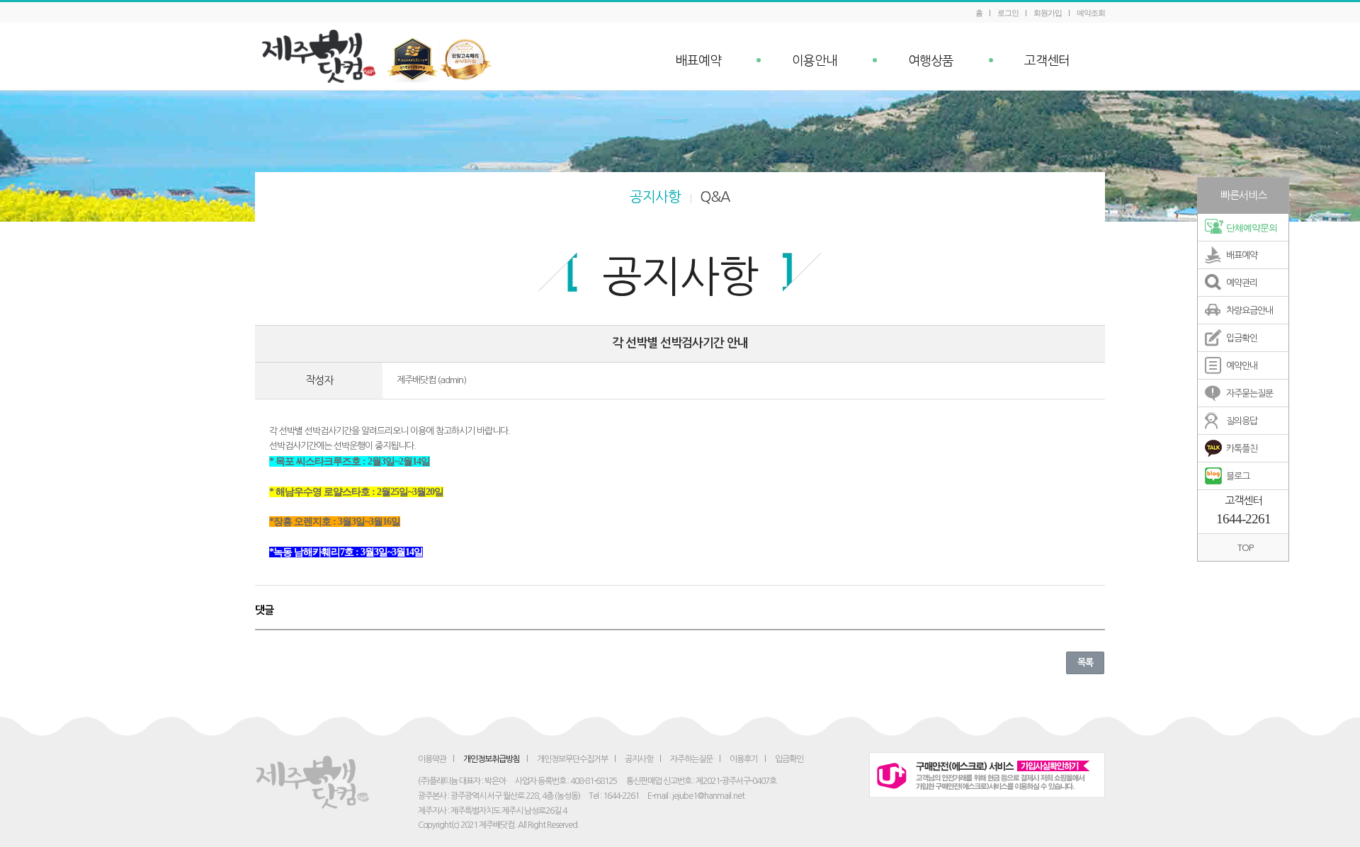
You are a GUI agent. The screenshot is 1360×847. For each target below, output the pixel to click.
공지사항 (655, 197)
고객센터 (1047, 61)
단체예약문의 (1251, 227)
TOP (1245, 547)
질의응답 (1241, 421)
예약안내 (1241, 365)
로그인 (1008, 12)
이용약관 (432, 759)
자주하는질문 (691, 759)
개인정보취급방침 (491, 759)
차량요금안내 (1249, 310)
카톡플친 (1241, 448)
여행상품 (930, 61)
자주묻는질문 (1249, 393)
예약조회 (1091, 12)
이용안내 (814, 61)
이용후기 (744, 759)
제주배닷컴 (322, 56)
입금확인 (1241, 338)
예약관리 (1241, 283)
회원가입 (1047, 12)
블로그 (1238, 476)
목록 (1085, 662)
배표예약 (698, 61)
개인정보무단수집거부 (572, 759)
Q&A (715, 197)
